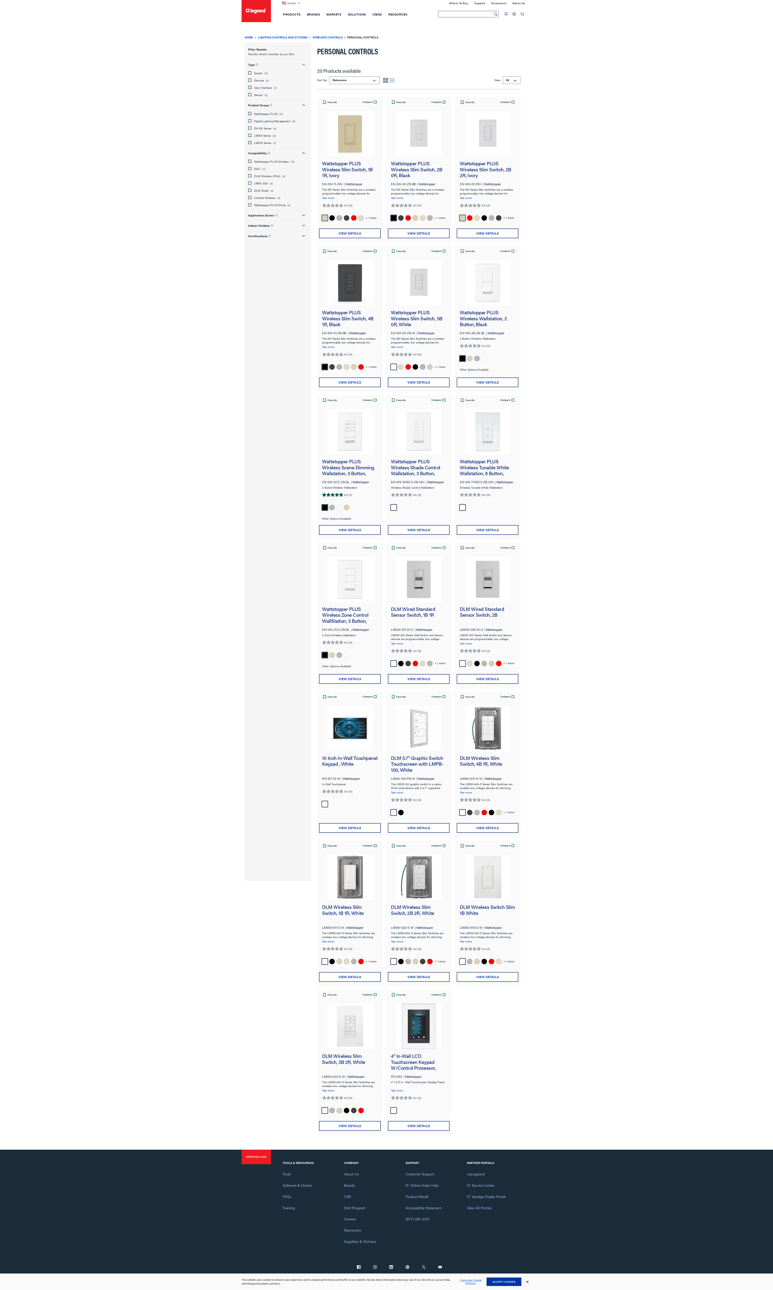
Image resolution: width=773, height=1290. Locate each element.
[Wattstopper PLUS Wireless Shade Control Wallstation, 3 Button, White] (418, 431)
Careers (350, 1218)
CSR (347, 1196)
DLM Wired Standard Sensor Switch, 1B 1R (413, 612)
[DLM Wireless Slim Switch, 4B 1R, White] (487, 728)
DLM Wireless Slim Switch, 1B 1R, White (343, 910)
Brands (349, 1185)
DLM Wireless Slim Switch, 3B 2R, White (343, 1059)
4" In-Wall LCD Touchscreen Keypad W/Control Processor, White (413, 1062)
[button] (276, 64)
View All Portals (479, 1207)
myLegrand (476, 1173)
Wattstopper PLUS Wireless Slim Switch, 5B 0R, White (416, 318)
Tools (287, 1173)
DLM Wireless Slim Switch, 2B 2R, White (412, 910)
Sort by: (322, 80)
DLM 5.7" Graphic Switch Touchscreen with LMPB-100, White (417, 764)
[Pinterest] (407, 1267)
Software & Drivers (297, 1185)
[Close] (527, 1282)
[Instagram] (375, 1267)
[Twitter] (423, 1267)
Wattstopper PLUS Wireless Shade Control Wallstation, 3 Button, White (415, 467)
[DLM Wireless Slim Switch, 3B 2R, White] (350, 1026)
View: (497, 80)
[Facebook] (358, 1267)
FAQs (287, 1196)
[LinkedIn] (391, 1267)
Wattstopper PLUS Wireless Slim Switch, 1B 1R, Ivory (347, 169)
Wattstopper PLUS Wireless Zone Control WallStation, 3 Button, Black (345, 615)
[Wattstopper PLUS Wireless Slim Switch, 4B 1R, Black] (350, 282)
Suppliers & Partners (360, 1241)
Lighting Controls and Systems (283, 37)
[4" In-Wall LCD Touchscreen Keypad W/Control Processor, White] (418, 1026)
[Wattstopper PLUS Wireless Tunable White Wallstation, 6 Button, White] (487, 431)
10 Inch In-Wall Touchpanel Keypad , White (350, 761)
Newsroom (352, 1230)
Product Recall (417, 1196)
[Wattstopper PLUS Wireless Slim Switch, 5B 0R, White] (418, 282)
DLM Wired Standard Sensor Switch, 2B (482, 612)
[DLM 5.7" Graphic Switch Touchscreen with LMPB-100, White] (418, 728)
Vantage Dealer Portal (488, 1196)
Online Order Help (424, 1185)
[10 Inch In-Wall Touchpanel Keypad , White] (350, 728)
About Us (351, 1173)
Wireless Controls (328, 37)
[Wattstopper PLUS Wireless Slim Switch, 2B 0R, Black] (418, 133)
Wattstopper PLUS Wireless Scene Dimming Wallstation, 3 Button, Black (348, 467)
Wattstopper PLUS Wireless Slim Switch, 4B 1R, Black (348, 318)
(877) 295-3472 (417, 1218)
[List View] (392, 80)
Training (289, 1207)
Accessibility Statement (423, 1207)
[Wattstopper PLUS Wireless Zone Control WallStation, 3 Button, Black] (350, 579)
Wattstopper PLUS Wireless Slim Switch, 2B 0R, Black (416, 169)
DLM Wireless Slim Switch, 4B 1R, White (481, 761)
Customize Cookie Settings (471, 1281)
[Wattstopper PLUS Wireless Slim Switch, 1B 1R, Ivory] (350, 133)
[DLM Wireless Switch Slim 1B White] (487, 877)
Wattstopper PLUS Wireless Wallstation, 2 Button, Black (483, 318)
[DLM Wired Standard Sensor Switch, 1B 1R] (418, 579)
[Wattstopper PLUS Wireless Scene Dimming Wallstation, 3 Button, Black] (350, 431)
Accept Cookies (504, 1282)
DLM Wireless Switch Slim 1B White (487, 910)
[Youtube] (440, 1267)
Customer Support (420, 1173)
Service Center (483, 1185)
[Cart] (522, 14)
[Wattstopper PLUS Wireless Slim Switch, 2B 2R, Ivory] (487, 133)
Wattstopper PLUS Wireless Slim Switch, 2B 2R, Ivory (485, 169)
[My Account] (514, 14)
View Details (350, 233)
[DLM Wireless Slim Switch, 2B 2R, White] (418, 877)
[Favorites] (506, 14)
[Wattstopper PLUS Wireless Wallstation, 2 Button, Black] (487, 282)
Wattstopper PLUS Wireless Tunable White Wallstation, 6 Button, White (484, 467)
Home (249, 37)
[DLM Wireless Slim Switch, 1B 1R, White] (350, 877)
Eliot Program (354, 1207)
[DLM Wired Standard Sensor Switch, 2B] (487, 579)
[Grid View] (385, 80)
